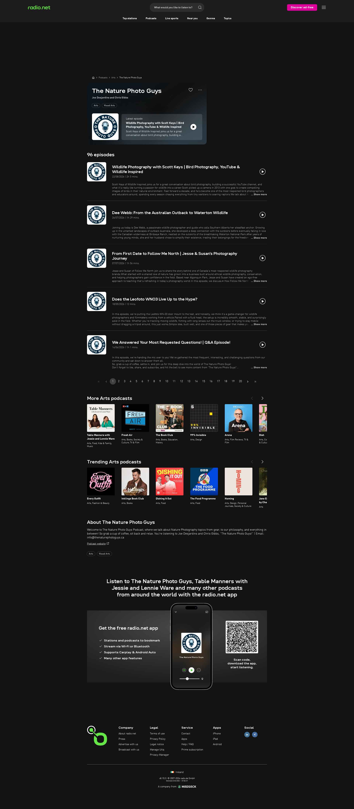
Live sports (171, 18)
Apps (184, 739)
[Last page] (255, 382)
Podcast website (96, 543)
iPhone (217, 733)
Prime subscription (192, 749)
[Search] (200, 7)
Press (122, 739)
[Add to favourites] (191, 90)
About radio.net (127, 733)
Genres (210, 18)
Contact (185, 733)
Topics (227, 18)
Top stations (130, 18)
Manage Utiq (157, 749)
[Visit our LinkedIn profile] (247, 735)
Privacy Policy (157, 739)
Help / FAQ (187, 744)
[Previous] (251, 396)
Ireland (179, 772)
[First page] (99, 382)
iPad (215, 739)
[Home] (93, 77)
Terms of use (157, 733)
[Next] (262, 396)
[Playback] (193, 127)
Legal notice (157, 744)
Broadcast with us (129, 749)
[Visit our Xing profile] (254, 735)
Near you (192, 18)
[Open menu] (324, 7)
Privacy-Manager (159, 755)
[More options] (200, 90)
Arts (96, 106)
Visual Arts (109, 106)
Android (217, 744)
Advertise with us (128, 744)
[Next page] (248, 382)
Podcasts (151, 18)
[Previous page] (106, 382)
